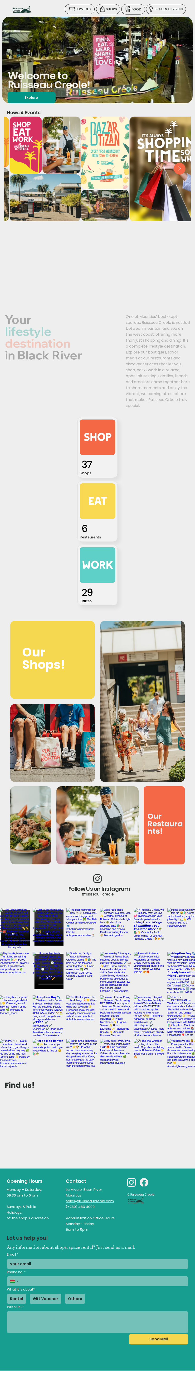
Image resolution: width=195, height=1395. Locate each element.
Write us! (15, 1307)
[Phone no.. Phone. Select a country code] (14, 1281)
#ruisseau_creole (98, 894)
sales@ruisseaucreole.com (90, 1200)
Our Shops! (43, 658)
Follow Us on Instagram (99, 889)
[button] (184, 97)
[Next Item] (179, 168)
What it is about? (21, 1289)
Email (13, 1254)
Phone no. (16, 1272)
